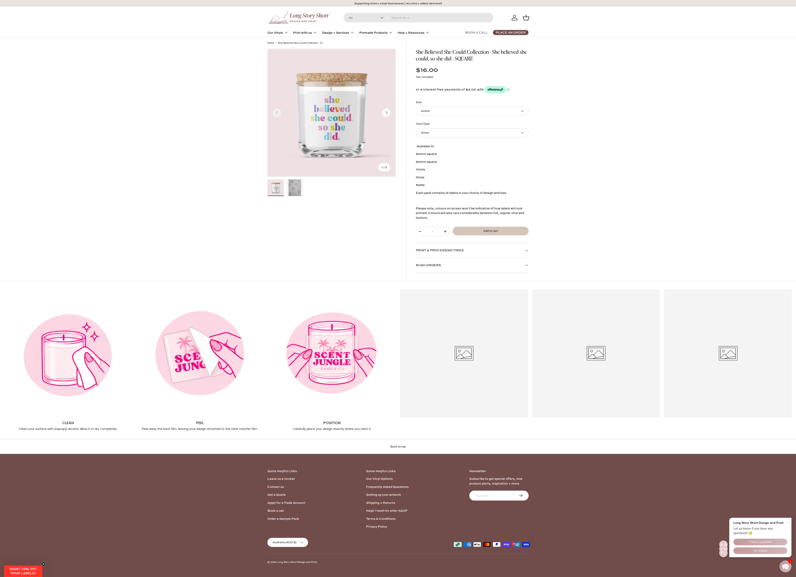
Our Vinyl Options (379, 479)
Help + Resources (411, 32)
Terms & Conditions (381, 519)
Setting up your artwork (383, 494)
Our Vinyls (275, 32)
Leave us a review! (281, 479)
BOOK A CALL (476, 32)
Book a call (275, 510)
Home (270, 43)
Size (419, 102)
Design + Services (335, 32)
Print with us (302, 32)
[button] (23, 571)
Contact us (275, 487)
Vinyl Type (423, 124)
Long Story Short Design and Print (297, 562)
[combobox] (418, 17)
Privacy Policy (376, 526)
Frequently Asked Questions (387, 487)
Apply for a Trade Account (286, 503)
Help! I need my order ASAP (386, 510)
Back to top (398, 446)
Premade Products (373, 32)
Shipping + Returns (380, 503)
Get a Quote (276, 494)
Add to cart (490, 231)
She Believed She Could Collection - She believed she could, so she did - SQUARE (301, 43)
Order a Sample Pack (283, 519)
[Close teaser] (43, 564)
